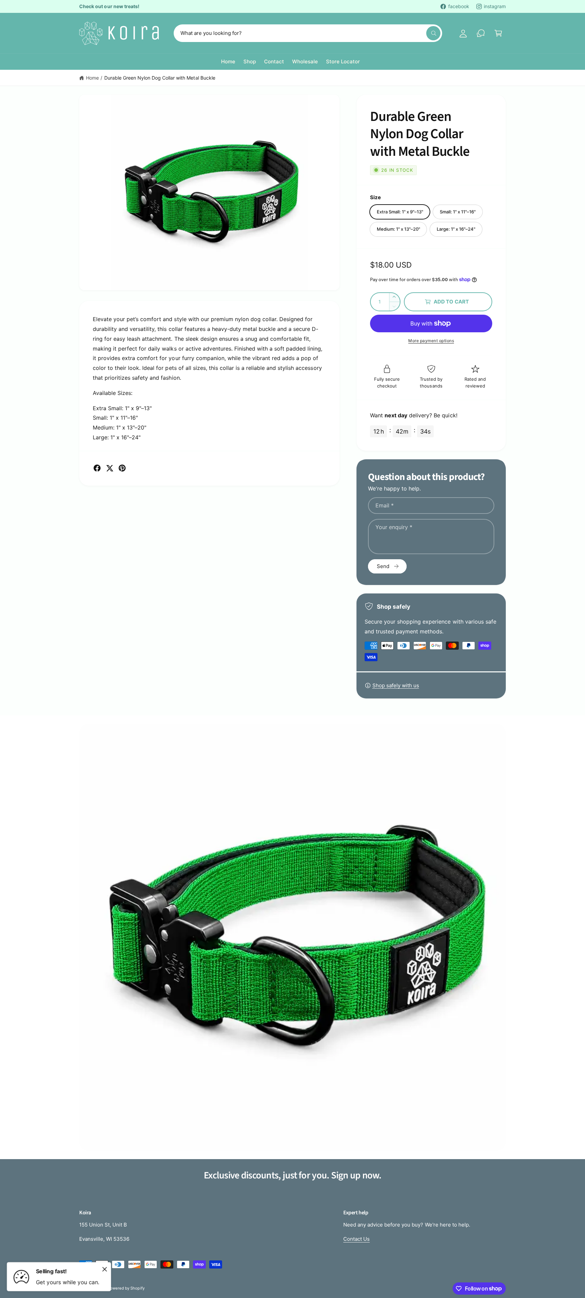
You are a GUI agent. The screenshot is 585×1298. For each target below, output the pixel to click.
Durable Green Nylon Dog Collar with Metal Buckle (159, 78)
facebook (458, 6)
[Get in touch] (481, 33)
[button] (498, 33)
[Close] (104, 1269)
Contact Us (356, 1239)
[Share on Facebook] (97, 468)
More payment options (431, 340)
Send (383, 566)
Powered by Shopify (126, 1288)
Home (92, 78)
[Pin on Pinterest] (122, 468)
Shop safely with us (395, 685)
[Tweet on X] (109, 468)
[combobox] (308, 33)
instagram (495, 6)
